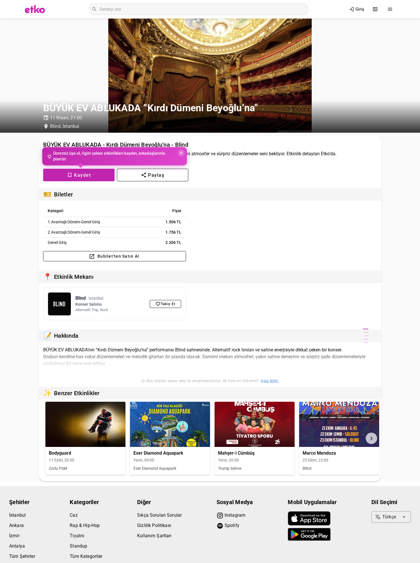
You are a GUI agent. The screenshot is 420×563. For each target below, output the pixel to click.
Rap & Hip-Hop (85, 525)
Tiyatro (77, 535)
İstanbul (17, 515)
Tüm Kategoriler (86, 556)
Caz (73, 515)
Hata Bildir (269, 381)
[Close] (180, 153)
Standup (78, 546)
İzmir (14, 535)
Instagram (234, 515)
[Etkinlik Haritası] (375, 9)
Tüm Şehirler (22, 556)
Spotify (231, 525)
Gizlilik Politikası (154, 525)
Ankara (16, 525)
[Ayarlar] (390, 9)
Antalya (17, 546)
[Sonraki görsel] (371, 438)
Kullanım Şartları (154, 535)
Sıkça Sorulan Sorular (159, 515)
